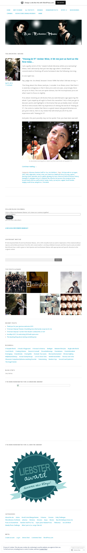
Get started (60, 2)
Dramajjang (8, 354)
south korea (30, 182)
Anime (40, 13)
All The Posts (29, 10)
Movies (52, 520)
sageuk (63, 180)
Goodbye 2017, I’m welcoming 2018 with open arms (22, 334)
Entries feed (25, 537)
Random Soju (53, 359)
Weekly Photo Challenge (12, 525)
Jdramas (24, 520)
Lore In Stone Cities (41, 356)
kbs (49, 178)
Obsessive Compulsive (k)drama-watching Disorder (20, 359)
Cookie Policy (43, 549)
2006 (27, 174)
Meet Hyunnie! (17, 10)
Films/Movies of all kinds (12, 520)
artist (42, 174)
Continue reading (29, 167)
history (77, 176)
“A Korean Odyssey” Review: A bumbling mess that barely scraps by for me (29, 329)
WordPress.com (48, 537)
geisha (44, 176)
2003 (23, 174)
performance (40, 180)
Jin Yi (40, 178)
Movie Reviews (74, 10)
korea (73, 178)
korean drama (26, 180)
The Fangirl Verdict (11, 362)
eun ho (40, 176)
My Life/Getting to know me (64, 520)
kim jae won (58, 178)
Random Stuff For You (41, 172)
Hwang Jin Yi (25, 178)
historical (61, 176)
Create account (9, 537)
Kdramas (40, 10)
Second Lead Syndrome (66, 359)
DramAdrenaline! (70, 351)
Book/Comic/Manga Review (30, 517)
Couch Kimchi (9, 351)
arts (46, 174)
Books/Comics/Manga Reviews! (25, 13)
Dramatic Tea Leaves (40, 354)
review (46, 180)
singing (24, 182)
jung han (44, 178)
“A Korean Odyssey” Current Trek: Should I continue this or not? (26, 331)
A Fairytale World (10, 348)
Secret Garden (70, 180)
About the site (9, 517)
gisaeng (49, 176)
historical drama (69, 176)
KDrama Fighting (68, 354)
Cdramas (10, 13)
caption (72, 174)
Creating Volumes (20, 351)
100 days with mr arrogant (69, 172)
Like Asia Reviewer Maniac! (16, 228)
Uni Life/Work (53, 172)
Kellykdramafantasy (11, 356)
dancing (24, 176)
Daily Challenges (60, 517)
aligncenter (32, 174)
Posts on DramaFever (11, 522)
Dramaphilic (28, 354)
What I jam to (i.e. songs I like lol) (32, 525)
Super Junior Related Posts (44, 522)
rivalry (51, 180)
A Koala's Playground (24, 348)
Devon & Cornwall (33, 351)
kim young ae (67, 178)
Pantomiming (43, 359)
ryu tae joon (56, 180)
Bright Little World (73, 348)
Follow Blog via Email (15, 209)
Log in (18, 537)
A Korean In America (39, 348)
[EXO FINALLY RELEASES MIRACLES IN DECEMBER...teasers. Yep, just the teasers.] (71, 304)
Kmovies (39, 520)
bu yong (67, 174)
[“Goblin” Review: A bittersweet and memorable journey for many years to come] (71, 282)
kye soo (33, 180)
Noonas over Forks (68, 356)
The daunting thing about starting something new (21, 337)
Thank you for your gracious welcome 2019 (20, 326)
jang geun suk (34, 178)
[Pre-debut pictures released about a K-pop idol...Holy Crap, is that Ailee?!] (37, 282)
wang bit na (38, 182)
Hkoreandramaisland (55, 354)
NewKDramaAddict (54, 356)
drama (29, 176)
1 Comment (8, 85)
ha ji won (54, 176)
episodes (34, 176)
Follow (9, 217)
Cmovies (50, 517)
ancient (38, 174)
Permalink (46, 182)
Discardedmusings (47, 351)
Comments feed (36, 537)
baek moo (51, 174)
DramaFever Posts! (52, 10)
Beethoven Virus (59, 174)
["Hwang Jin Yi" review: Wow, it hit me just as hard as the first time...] (16, 304)
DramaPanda (18, 354)
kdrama (52, 178)
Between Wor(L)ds (60, 348)
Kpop (46, 520)
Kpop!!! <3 (64, 10)
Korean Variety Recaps (26, 356)
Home (8, 10)
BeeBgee (50, 348)
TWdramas (57, 522)
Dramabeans (58, 351)
